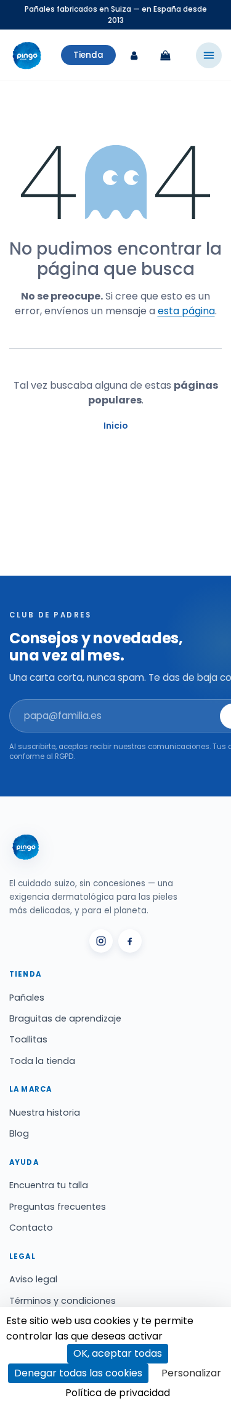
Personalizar (191, 1373)
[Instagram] (101, 941)
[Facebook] (130, 941)
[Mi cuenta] (134, 55)
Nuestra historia (44, 1112)
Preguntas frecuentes (57, 1207)
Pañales (26, 997)
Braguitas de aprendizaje (65, 1018)
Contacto (31, 1227)
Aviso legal (33, 1279)
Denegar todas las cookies (78, 1373)
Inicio (115, 425)
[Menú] (209, 55)
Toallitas (28, 1039)
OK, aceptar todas (117, 1353)
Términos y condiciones (62, 1301)
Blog (19, 1133)
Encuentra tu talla (48, 1185)
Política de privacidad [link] (117, 1393)
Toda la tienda (42, 1061)
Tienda (88, 55)
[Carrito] (165, 55)
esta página (186, 311)
